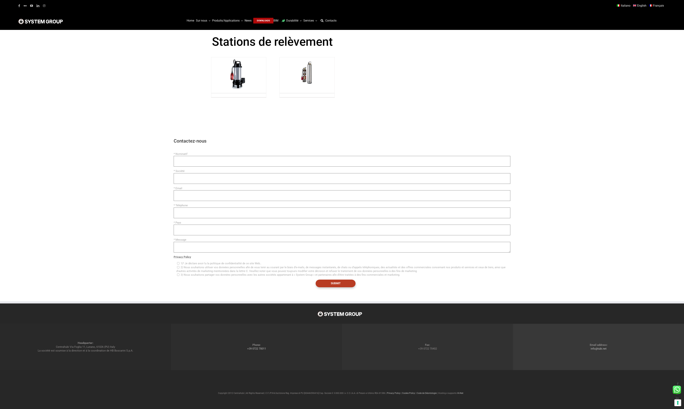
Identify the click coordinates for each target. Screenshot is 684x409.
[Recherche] (323, 20)
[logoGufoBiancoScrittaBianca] (40, 19)
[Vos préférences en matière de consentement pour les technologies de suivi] (677, 402)
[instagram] (44, 5)
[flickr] (25, 5)
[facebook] (19, 5)
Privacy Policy (182, 257)
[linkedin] (38, 5)
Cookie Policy (408, 393)
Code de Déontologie (427, 393)
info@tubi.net (599, 348)
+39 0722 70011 (256, 348)
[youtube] (31, 5)
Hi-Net (460, 393)
